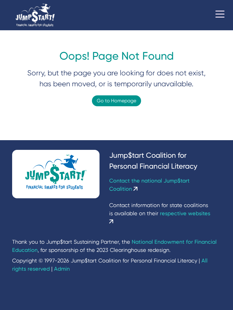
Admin (62, 268)
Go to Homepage (116, 101)
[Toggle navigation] (220, 15)
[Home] (35, 15)
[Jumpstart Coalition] (56, 174)
